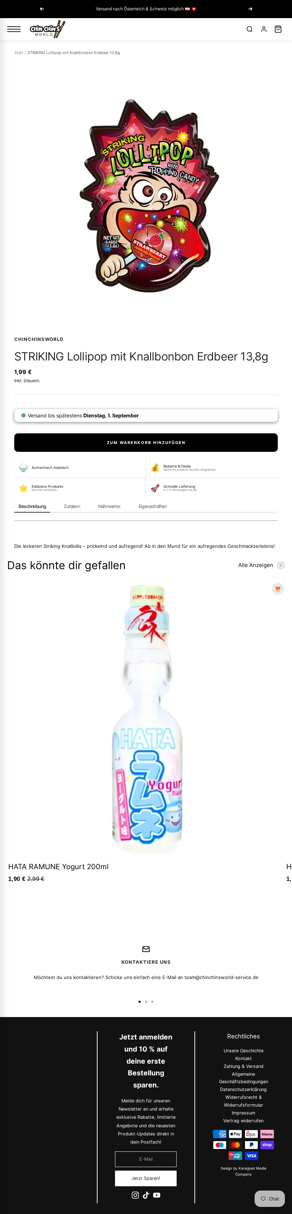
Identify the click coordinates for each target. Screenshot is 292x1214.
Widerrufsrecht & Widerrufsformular (243, 1101)
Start (18, 52)
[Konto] (264, 29)
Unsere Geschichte (243, 1050)
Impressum (243, 1112)
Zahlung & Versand (243, 1066)
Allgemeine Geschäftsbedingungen (243, 1077)
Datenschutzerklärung (243, 1089)
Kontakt (243, 1058)
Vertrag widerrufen (243, 1120)
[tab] (32, 507)
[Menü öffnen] (14, 29)
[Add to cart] (278, 589)
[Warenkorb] (278, 29)
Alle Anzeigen (255, 565)
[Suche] (249, 29)
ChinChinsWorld (38, 339)
